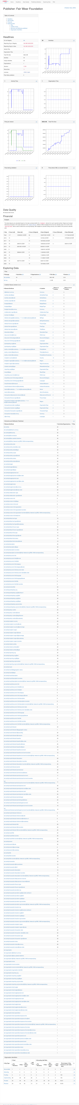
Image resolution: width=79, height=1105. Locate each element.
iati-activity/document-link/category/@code (14, 567)
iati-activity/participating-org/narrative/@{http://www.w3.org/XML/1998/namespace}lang (25, 607)
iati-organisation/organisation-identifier (13, 970)
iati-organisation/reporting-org (11, 973)
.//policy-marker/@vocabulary (11, 355)
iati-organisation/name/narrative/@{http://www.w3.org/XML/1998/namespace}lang (24, 967)
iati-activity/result (8, 667)
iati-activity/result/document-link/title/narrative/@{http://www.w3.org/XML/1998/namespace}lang (27, 724)
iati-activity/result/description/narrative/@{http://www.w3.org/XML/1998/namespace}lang (25, 681)
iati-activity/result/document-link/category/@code (16, 695)
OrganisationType (44, 346)
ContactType (43, 315)
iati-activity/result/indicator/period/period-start (15, 791)
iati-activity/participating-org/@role (12, 598)
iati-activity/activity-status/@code (12, 461)
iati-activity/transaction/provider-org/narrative (15, 901)
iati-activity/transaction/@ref (10, 867)
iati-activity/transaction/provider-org (12, 890)
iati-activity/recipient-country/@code (12, 624)
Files (12, 25)
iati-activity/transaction (9, 861)
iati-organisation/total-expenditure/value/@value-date (17, 1053)
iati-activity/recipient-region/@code (12, 632)
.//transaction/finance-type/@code (12, 398)
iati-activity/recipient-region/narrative (13, 641)
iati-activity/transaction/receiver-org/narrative (15, 918)
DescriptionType (44, 332)
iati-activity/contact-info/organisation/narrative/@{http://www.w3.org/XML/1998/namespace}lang (27, 512)
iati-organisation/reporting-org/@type (13, 978)
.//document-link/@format (10, 335)
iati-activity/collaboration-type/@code (13, 495)
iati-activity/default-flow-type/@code (12, 535)
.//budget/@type (8, 306)
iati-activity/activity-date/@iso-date (12, 447)
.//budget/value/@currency (10, 309)
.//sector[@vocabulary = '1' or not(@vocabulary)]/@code (17, 389)
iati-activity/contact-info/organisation (12, 507)
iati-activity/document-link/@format (12, 558)
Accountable (7, 1069)
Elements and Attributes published (19, 28)
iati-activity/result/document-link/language (14, 712)
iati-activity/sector (8, 841)
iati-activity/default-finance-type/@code (13, 530)
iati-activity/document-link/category (12, 564)
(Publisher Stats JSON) (70, 8)
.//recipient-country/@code (10, 358)
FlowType (42, 326)
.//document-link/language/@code (12, 340)
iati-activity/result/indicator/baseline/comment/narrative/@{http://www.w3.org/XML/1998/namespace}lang (29, 755)
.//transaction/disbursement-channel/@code (14, 395)
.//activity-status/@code (9, 298)
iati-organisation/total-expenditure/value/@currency (16, 1050)
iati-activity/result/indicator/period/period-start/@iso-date (17, 794)
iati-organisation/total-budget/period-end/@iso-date (16, 995)
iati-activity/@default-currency (11, 430)
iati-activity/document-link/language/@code (14, 578)
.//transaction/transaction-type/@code (13, 411)
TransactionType (44, 411)
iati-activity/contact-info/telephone (12, 515)
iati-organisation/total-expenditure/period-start (15, 1041)
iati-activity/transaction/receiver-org (12, 907)
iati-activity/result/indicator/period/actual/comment (16, 775)
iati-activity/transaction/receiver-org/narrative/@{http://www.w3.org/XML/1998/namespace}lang (27, 921)
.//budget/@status (8, 303)
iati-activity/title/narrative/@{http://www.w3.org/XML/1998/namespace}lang (22, 858)
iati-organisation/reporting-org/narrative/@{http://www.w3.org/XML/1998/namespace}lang (25, 984)
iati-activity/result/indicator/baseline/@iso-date (15, 741)
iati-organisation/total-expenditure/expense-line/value (17, 1027)
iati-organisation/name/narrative (11, 964)
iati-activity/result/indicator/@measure (13, 735)
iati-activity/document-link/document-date (14, 570)
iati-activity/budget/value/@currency (12, 487)
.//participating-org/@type (10, 346)
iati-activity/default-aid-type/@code (12, 521)
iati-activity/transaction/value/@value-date (14, 947)
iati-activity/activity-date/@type (11, 450)
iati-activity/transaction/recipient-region (13, 924)
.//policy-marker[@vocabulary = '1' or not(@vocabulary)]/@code (19, 349)
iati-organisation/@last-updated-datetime (14, 955)
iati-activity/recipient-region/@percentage (14, 635)
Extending (6, 1072)
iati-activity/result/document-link (11, 684)
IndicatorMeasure (44, 383)
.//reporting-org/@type (9, 369)
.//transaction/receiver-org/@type (12, 408)
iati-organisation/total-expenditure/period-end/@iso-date (17, 1038)
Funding (6, 1075)
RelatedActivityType (44, 366)
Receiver (6, 1083)
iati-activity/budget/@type (10, 470)
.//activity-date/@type (9, 295)
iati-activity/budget (8, 464)
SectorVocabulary (44, 392)
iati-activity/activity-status (10, 458)
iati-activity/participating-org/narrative (13, 604)
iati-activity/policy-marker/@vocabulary (13, 618)
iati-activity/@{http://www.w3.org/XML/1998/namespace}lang (18, 441)
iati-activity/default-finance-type (11, 527)
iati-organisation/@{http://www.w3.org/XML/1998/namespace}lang (20, 958)
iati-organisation (8, 950)
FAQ (54, 2)
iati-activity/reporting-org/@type (11, 658)
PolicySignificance (44, 352)
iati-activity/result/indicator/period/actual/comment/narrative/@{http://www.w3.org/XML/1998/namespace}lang (29, 781)
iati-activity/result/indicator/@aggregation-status (15, 730)
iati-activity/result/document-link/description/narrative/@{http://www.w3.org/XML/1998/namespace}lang (29, 704)
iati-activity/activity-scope (10, 452)
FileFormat (42, 335)
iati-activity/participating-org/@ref (12, 595)
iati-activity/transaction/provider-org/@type (14, 898)
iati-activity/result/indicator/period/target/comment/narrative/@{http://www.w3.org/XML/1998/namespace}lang (29, 809)
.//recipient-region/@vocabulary (11, 363)
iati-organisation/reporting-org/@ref (12, 975)
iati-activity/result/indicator (10, 727)
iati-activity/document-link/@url (11, 561)
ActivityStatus (43, 298)
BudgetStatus (43, 303)
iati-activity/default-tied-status (11, 538)
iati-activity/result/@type (10, 672)
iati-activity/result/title (9, 833)
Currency (42, 292)
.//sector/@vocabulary (9, 392)
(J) (74, 40)
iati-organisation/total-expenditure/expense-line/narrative (17, 1021)
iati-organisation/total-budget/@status (13, 990)
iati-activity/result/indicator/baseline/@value (14, 744)
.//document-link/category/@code (12, 338)
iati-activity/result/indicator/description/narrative (15, 761)
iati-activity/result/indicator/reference (13, 813)
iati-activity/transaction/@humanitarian (13, 864)
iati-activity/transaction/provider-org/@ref (14, 895)
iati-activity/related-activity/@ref (11, 647)
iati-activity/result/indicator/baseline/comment (15, 750)
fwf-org (5, 280)
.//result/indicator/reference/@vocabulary (14, 386)
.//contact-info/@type (9, 315)
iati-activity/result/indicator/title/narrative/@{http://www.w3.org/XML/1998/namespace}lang (25, 830)
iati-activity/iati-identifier (9, 587)
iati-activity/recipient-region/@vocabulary (14, 638)
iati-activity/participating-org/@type (12, 601)
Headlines (18, 2)
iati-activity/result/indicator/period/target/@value (15, 800)
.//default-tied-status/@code (10, 329)
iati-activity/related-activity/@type (12, 650)
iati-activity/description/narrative (11, 550)
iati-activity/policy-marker (10, 610)
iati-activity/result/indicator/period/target (13, 797)
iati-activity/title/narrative (10, 855)
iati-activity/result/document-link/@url (13, 690)
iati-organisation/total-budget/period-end (14, 993)
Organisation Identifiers (16, 29)
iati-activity (6, 427)
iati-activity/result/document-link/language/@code (16, 715)
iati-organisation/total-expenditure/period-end (15, 1035)
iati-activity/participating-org (10, 590)
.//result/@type (7, 372)
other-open (27, 72)
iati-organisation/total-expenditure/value (13, 1047)
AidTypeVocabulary (44, 320)
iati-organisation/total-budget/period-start (14, 998)
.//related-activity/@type (9, 366)
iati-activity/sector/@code (10, 844)
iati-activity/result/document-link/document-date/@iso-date (18, 710)
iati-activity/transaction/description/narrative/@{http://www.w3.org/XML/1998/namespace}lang (26, 875)
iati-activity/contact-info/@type (11, 501)
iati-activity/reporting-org (10, 652)
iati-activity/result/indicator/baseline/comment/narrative (17, 752)
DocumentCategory (44, 338)
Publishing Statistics (36, 2)
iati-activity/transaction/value (11, 941)
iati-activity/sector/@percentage (11, 847)
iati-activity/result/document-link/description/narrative (16, 701)
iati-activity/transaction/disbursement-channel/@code (17, 881)
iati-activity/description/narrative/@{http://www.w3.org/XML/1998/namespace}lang (24, 552)
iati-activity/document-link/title (11, 581)
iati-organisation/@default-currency (12, 953)
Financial (10, 22)
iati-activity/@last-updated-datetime (12, 438)
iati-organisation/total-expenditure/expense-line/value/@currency (19, 1030)
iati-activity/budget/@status (10, 467)
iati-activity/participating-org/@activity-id (13, 592)
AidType (42, 318)
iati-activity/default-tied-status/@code (13, 541)
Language (42, 340)
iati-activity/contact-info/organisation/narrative (15, 510)
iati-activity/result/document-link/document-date (15, 707)
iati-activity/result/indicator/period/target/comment (16, 802)
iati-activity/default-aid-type (10, 518)
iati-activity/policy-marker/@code (12, 612)
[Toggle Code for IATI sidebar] (5, 2)
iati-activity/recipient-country (11, 621)
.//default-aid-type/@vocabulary (11, 320)
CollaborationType (44, 312)
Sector (41, 389)
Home (12, 2)
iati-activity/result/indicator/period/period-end (15, 785)
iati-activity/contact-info (9, 498)
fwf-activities (7, 277)
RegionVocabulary (44, 363)
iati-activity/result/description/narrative (13, 678)
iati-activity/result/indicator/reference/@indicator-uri (16, 818)
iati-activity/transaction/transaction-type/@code (15, 938)
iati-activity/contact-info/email (11, 504)
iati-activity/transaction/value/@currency (13, 944)
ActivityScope (43, 300)
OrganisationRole (44, 343)
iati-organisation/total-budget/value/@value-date (15, 1010)
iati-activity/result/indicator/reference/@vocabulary (16, 821)
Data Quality (26, 2)
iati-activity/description (9, 544)
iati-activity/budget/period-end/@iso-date (14, 475)
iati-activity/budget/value (10, 484)
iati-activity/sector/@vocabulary (11, 850)
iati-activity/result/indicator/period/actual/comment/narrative (18, 778)
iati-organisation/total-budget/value (12, 1004)
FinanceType (43, 323)
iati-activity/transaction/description (12, 870)
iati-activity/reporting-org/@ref (11, 655)
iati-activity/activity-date (9, 444)
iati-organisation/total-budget (11, 987)
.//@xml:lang (7, 416)
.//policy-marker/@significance (11, 352)
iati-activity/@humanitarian (10, 435)
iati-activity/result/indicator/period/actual (13, 770)
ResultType (42, 372)
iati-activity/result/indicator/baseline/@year (14, 747)
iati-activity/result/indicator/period (12, 767)
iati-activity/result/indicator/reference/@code (14, 815)
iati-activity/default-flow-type (10, 532)
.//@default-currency (9, 292)
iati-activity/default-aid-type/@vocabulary (14, 524)
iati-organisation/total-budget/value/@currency (15, 1007)
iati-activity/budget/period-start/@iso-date (14, 481)
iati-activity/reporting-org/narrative (12, 661)
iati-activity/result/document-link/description (14, 698)
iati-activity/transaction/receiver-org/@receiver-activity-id (17, 910)
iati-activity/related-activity (10, 644)
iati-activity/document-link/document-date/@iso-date (16, 572)
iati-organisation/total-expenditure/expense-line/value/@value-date (20, 1033)
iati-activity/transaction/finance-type (12, 884)
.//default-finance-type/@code (11, 323)
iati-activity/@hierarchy (9, 432)
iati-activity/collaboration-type (11, 492)
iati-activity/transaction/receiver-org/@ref (14, 913)
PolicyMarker (43, 349)
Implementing (7, 1078)
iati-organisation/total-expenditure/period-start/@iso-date (18, 1044)
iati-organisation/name (9, 961)
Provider (6, 1080)
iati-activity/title (7, 853)
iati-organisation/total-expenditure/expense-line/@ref (17, 1018)
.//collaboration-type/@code (10, 312)
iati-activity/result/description (11, 675)
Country (42, 358)
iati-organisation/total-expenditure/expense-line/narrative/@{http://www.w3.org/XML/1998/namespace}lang (30, 1024)
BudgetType (43, 306)
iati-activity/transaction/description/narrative (14, 873)
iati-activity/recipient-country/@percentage (14, 627)
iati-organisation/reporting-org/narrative (13, 981)
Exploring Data (46, 2)
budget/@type (32, 224)
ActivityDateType (44, 295)
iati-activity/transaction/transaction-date (13, 930)
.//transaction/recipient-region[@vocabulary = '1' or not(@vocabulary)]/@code (16, 401)
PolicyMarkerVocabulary (46, 355)
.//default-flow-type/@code (10, 326)
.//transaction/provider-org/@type (12, 405)
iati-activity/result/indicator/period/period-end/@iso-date (17, 788)
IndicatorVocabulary (44, 386)
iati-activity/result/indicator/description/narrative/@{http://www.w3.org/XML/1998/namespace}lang (27, 764)
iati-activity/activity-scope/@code (12, 455)
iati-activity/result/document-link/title (12, 718)
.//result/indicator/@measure (11, 383)
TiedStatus (42, 329)
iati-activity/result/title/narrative (11, 835)
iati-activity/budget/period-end (11, 472)
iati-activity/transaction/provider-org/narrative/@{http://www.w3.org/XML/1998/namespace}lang (27, 904)
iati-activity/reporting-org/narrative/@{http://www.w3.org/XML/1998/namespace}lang (24, 664)
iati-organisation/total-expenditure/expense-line (15, 1015)
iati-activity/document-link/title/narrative (13, 584)
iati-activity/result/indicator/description (13, 758)
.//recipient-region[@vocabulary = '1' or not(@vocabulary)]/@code (20, 360)
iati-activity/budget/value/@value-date (13, 490)
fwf (24, 40)
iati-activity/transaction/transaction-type (13, 935)
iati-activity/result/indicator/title (11, 824)
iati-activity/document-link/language (12, 575)
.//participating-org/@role (10, 343)
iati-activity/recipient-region (10, 630)
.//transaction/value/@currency (11, 413)
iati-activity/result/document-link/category (14, 692)
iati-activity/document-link (10, 555)
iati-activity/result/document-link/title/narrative (15, 721)
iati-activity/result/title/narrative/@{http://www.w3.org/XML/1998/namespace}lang (23, 838)
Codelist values (14, 26)
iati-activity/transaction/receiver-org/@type (14, 915)
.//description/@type (9, 332)
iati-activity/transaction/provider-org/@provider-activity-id (17, 893)
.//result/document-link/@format (11, 375)
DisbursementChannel (45, 395)
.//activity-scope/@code (9, 300)
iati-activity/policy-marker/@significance (13, 615)
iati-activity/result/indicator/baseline (12, 738)
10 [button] (53, 358)
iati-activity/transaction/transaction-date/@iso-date (16, 933)
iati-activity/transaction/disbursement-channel (15, 878)
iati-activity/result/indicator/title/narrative (13, 827)
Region (41, 360)
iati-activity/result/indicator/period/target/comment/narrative (18, 805)
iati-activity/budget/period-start (11, 478)
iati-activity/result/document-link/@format (14, 687)
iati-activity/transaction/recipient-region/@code (15, 927)
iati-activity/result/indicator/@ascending (13, 732)
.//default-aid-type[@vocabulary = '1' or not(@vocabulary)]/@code (20, 318)
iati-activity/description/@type (11, 547)
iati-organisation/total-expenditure (12, 1013)
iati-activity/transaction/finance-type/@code (14, 887)
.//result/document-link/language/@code (13, 380)
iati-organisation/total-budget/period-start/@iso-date (16, 1001)
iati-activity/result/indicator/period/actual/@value (15, 772)
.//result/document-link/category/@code (13, 378)
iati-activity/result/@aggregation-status (13, 670)
